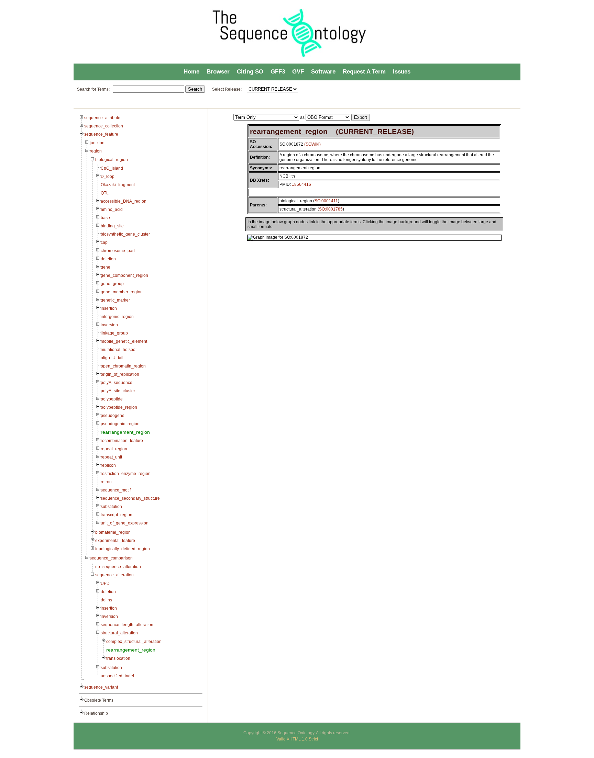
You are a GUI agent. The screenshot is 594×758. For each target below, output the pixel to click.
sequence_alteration (114, 575)
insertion (109, 308)
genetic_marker (115, 300)
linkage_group (114, 333)
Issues (401, 71)
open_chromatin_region (123, 366)
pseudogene (112, 415)
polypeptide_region (119, 407)
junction (97, 142)
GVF (298, 71)
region (96, 151)
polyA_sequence (116, 382)
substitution (111, 506)
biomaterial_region (113, 532)
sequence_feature (101, 134)
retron (106, 481)
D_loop (107, 176)
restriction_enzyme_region (126, 473)
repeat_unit (111, 457)
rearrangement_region (125, 432)
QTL (105, 193)
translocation (118, 658)
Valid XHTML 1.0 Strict (297, 739)
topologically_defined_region (122, 548)
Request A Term (364, 71)
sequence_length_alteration (127, 624)
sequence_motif (116, 490)
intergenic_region (117, 316)
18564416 (301, 184)
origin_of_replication (120, 374)
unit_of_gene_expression (124, 523)
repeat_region (114, 448)
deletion (108, 259)
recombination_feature (122, 440)
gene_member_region (122, 292)
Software (323, 71)
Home (191, 71)
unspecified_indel (117, 676)
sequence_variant (101, 687)
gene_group (112, 283)
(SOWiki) (312, 144)
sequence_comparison (111, 558)
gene (105, 267)
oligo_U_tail (112, 357)
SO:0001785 (331, 209)
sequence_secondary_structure (130, 498)
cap (104, 242)
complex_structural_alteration (134, 641)
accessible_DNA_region (123, 201)
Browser (218, 71)
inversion (109, 325)
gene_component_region (124, 275)
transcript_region (116, 514)
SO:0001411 (326, 201)
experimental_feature (115, 540)
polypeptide (112, 399)
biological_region (111, 159)
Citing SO (250, 71)
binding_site (112, 226)
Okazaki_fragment (118, 184)
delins (106, 600)
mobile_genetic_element (124, 341)
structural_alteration (119, 633)
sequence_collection (103, 126)
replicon (108, 465)
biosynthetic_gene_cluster (125, 234)
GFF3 (278, 71)
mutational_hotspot (118, 349)
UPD (105, 583)
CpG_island (112, 168)
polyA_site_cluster (118, 390)
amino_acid (112, 209)
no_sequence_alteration (118, 566)
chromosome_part (118, 250)
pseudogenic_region (120, 423)
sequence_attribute (102, 117)
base (105, 217)
